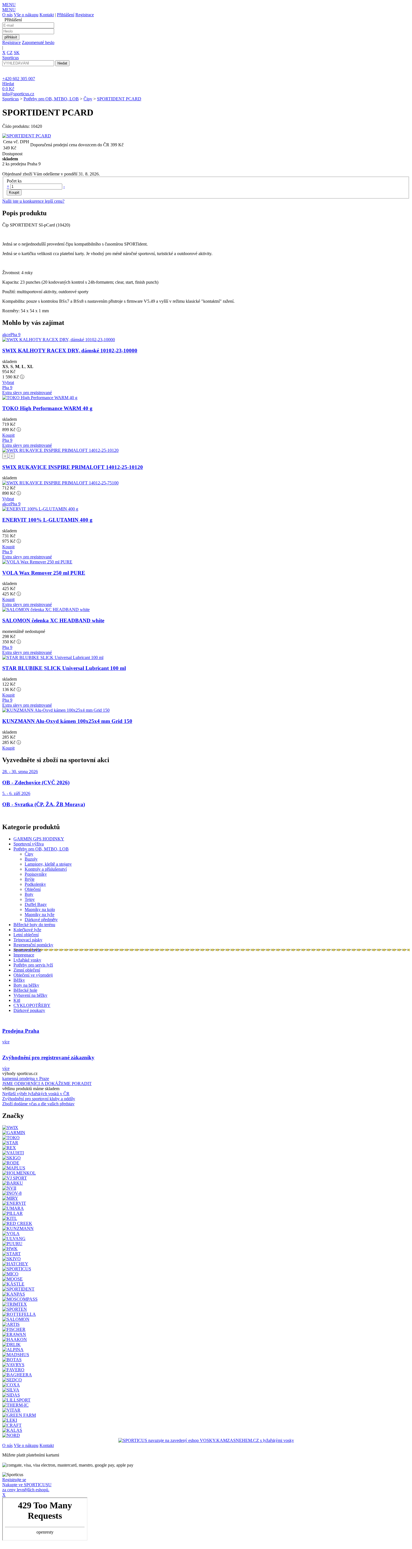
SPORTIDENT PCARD (119, 98)
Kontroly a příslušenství (46, 869)
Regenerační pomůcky (33, 944)
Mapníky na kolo (40, 909)
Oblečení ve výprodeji (33, 975)
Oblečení (33, 889)
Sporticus (10, 98)
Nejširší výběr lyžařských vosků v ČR (36, 1093)
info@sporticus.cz (18, 93)
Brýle (29, 879)
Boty (29, 894)
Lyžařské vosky (27, 960)
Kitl (16, 1000)
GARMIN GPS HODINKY (38, 838)
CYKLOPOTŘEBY (31, 1005)
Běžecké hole (25, 990)
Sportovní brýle (27, 949)
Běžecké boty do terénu (34, 924)
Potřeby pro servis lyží (33, 965)
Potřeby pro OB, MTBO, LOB (51, 98)
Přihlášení (65, 14)
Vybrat (8, 382)
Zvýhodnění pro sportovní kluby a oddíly (38, 1098)
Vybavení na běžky (30, 995)
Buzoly (31, 859)
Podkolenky (35, 884)
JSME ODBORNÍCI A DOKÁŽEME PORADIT (47, 1083)
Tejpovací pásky (27, 939)
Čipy (88, 98)
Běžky (19, 980)
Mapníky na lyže (39, 914)
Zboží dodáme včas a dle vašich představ (38, 1103)
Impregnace (23, 954)
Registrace (84, 14)
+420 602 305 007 (18, 78)
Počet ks (14, 181)
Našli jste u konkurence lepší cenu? (33, 201)
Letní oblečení (26, 934)
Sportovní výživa (28, 843)
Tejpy (30, 899)
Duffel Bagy (36, 904)
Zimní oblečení (26, 970)
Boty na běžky (26, 985)
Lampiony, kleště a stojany (48, 864)
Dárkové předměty (41, 919)
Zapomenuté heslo (38, 42)
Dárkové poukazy (29, 1010)
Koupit (8, 435)
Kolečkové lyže (27, 929)
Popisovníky (36, 874)
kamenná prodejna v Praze (25, 1078)
